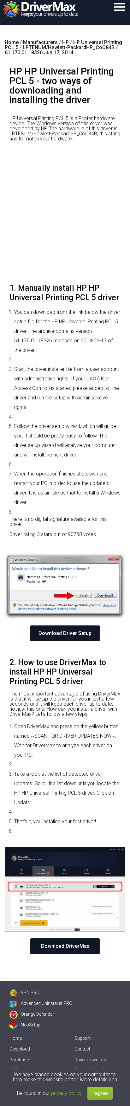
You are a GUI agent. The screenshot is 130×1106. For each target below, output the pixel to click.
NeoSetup (30, 1025)
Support (82, 1038)
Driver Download (90, 1059)
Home (15, 1038)
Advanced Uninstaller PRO (46, 1003)
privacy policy (66, 1093)
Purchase (19, 1059)
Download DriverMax (65, 946)
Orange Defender (37, 1014)
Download (19, 1049)
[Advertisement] (65, 215)
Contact (82, 1049)
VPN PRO (30, 992)
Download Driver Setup (65, 633)
